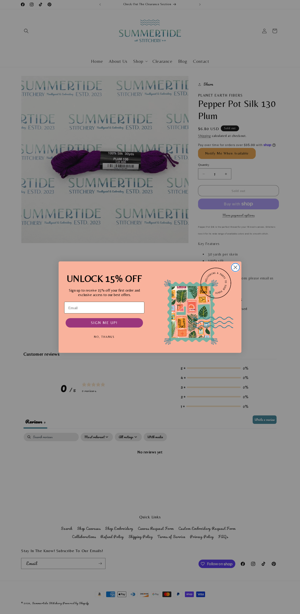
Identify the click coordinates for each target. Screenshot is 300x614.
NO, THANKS (104, 337)
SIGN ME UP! (104, 322)
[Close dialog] (235, 267)
